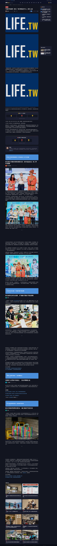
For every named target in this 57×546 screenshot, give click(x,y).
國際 (38, 2)
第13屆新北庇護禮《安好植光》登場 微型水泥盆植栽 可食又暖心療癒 (16, 393)
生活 (24, 2)
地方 (36, 2)
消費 (31, 2)
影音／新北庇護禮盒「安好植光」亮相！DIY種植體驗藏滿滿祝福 (15, 391)
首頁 (20, 2)
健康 (27, 2)
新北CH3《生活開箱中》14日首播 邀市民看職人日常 (13, 474)
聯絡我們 (51, 0)
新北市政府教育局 (16, 300)
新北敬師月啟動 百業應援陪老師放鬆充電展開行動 (13, 368)
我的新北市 (24, 471)
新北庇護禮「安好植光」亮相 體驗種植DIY (12, 395)
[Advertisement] (21, 236)
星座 (40, 2)
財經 (29, 2)
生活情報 (10, 4)
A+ (32, 11)
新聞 (22, 2)
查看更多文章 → (11, 150)
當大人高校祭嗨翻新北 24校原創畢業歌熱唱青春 (13, 369)
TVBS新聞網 (11, 397)
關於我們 (48, 0)
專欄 (33, 2)
